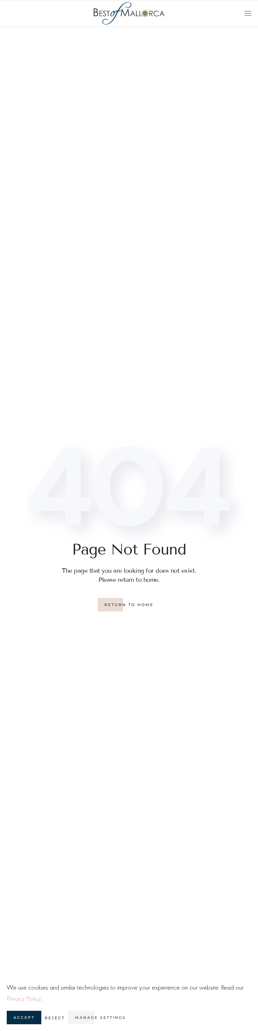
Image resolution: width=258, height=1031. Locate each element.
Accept (24, 1017)
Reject (55, 1018)
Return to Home (129, 604)
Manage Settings (100, 1017)
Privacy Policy (24, 998)
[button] (248, 13)
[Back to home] (129, 13)
